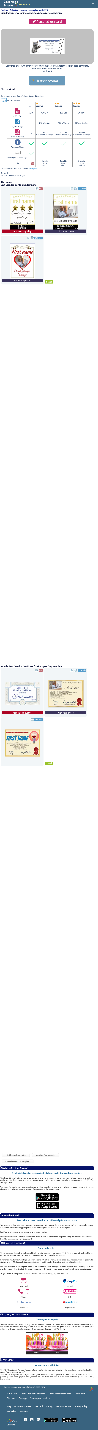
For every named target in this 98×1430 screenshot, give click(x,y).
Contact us (11, 1411)
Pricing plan (33, 168)
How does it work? (22, 1406)
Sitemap (24, 1411)
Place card (80, 1394)
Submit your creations (40, 1398)
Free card (39, 1406)
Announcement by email (61, 1394)
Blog (9, 1406)
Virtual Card (12, 1394)
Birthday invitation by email (33, 1394)
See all (49, 282)
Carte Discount (12, 1423)
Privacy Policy (81, 1406)
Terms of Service (63, 1406)
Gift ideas (11, 1398)
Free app (23, 1398)
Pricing (49, 1406)
